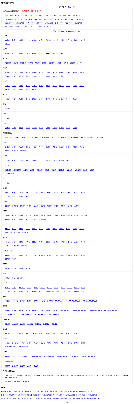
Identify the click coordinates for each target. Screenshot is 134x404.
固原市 (29, 366)
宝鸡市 (21, 333)
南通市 (41, 40)
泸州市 (29, 288)
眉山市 (83, 288)
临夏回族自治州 (10, 347)
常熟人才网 (9, 15)
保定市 (44, 63)
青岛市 (14, 86)
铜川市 (14, 333)
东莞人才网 (18, 26)
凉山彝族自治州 (79, 291)
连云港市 (49, 40)
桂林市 (21, 255)
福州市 (7, 53)
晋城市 (34, 128)
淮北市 (42, 193)
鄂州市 (41, 229)
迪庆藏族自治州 (54, 314)
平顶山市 (28, 215)
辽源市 (28, 160)
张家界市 (55, 242)
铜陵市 (49, 193)
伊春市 (54, 170)
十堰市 (21, 229)
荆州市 (61, 229)
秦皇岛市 (23, 63)
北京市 (7, 108)
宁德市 (61, 53)
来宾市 (7, 259)
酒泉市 (63, 343)
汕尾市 (7, 76)
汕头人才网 (28, 15)
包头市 (17, 137)
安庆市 (56, 193)
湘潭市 (21, 242)
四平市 (21, 160)
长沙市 (7, 242)
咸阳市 (28, 333)
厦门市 (14, 53)
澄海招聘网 (9, 19)
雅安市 (28, 291)
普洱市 (48, 310)
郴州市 (69, 242)
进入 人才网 (71, 7)
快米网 (49, 398)
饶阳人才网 (47, 19)
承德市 (59, 63)
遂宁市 (56, 288)
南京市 (7, 40)
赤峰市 (30, 137)
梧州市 (28, 255)
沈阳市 (7, 147)
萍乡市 (22, 206)
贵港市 (56, 255)
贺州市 (76, 255)
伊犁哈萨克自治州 (11, 378)
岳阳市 (41, 242)
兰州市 (7, 343)
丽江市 (41, 310)
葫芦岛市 (15, 151)
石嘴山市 (15, 366)
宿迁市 (7, 44)
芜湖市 (14, 193)
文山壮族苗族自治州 (95, 310)
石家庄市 (8, 63)
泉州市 (34, 53)
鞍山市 (21, 147)
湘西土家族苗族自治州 (19, 246)
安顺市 (29, 301)
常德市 (48, 242)
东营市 (34, 86)
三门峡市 (84, 215)
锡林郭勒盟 (91, 137)
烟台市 (41, 86)
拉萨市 (7, 324)
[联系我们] (67, 402)
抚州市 (69, 206)
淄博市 (21, 86)
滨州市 (28, 89)
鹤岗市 (32, 170)
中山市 (41, 76)
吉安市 (56, 206)
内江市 (63, 288)
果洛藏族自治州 (62, 356)
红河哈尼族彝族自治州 (79, 310)
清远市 (28, 76)
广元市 (49, 288)
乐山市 (69, 288)
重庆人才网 (67, 15)
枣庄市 (28, 86)
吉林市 (14, 160)
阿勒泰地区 (17, 381)
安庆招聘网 (79, 19)
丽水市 (75, 99)
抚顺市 (28, 147)
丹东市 (41, 147)
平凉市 (56, 343)
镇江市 (76, 40)
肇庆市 (68, 72)
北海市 (34, 255)
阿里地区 (46, 324)
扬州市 (69, 40)
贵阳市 (7, 301)
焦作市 (56, 215)
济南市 (7, 86)
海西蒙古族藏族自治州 (89, 356)
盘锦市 (75, 147)
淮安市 (56, 40)
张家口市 (52, 63)
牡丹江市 (78, 170)
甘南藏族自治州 (23, 347)
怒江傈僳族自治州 (40, 314)
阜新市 (61, 147)
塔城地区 (8, 381)
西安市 (7, 333)
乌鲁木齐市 (9, 375)
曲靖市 (14, 310)
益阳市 (63, 242)
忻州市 (61, 128)
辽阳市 (68, 147)
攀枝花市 (22, 288)
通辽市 (37, 137)
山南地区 (30, 324)
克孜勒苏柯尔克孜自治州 (104, 375)
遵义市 (22, 301)
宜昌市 (28, 229)
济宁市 (55, 86)
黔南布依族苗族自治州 (90, 301)
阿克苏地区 (89, 375)
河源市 (14, 76)
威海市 (68, 86)
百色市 (69, 255)
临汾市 (68, 128)
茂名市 (61, 72)
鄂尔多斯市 (45, 137)
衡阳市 (28, 242)
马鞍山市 (35, 193)
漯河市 (76, 215)
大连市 (14, 147)
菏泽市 (34, 89)
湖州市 (34, 99)
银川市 (7, 366)
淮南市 (28, 193)
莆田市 (21, 53)
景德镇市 (15, 206)
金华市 (48, 99)
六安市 (7, 196)
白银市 (29, 343)
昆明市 (7, 310)
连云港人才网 (9, 23)
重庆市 (7, 278)
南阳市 (7, 219)
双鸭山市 (39, 170)
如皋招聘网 (20, 23)
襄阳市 (34, 229)
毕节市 (36, 301)
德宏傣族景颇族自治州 (25, 314)
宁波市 (14, 99)
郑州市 (7, 215)
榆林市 (55, 333)
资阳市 (41, 291)
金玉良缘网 (89, 398)
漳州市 (41, 53)
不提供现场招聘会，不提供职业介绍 (29, 11)
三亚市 (14, 268)
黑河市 (85, 170)
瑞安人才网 (39, 23)
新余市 (36, 206)
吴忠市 (22, 366)
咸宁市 (75, 229)
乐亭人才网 (49, 23)
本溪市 (34, 147)
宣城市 (28, 196)
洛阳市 (21, 215)
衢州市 (55, 99)
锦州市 (48, 147)
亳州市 (14, 196)
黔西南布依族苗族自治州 (55, 301)
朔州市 (41, 128)
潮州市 (48, 76)
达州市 (21, 291)
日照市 (75, 86)
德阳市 (36, 288)
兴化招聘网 (28, 19)
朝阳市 (7, 151)
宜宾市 (7, 291)
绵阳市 (42, 288)
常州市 (28, 40)
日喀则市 (15, 324)
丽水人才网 (28, 26)
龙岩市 (55, 53)
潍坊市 (48, 86)
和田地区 (125, 375)
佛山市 (41, 72)
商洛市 (68, 333)
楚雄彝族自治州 (64, 310)
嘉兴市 (28, 99)
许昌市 (69, 215)
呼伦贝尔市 (55, 137)
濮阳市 (63, 215)
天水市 (36, 343)
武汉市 (7, 229)
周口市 (28, 219)
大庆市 (47, 170)
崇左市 (14, 259)
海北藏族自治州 (24, 356)
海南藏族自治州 (49, 356)
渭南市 (34, 333)
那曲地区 (38, 324)
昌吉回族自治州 (47, 375)
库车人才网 (47, 26)
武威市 (42, 343)
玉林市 (63, 255)
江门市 (48, 72)
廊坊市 (72, 63)
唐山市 (15, 63)
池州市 (21, 196)
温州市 (21, 99)
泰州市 (83, 40)
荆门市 (48, 229)
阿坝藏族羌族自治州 (52, 291)
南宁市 (7, 255)
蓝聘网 (83, 398)
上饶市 (76, 206)
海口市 (7, 268)
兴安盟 (83, 137)
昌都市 (22, 324)
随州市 (81, 229)
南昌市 (7, 206)
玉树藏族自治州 (74, 356)
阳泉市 (21, 128)
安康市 (61, 333)
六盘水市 (15, 301)
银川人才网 (38, 19)
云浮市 (61, 76)
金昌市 (22, 343)
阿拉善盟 (100, 137)
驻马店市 (35, 219)
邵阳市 (34, 242)
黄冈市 (68, 229)
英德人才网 (68, 23)
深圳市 (21, 72)
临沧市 (55, 310)
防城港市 (42, 255)
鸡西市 (25, 170)
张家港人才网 (58, 19)
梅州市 (81, 72)
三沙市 (21, 268)
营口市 (55, 147)
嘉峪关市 (15, 343)
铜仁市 (42, 301)
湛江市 (55, 72)
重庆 (13, 278)
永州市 (76, 242)
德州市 (14, 89)
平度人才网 (38, 26)
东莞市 (34, 76)
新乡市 (49, 215)
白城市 (55, 160)
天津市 (7, 118)
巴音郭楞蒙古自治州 (77, 375)
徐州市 (21, 40)
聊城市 (21, 89)
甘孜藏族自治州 (66, 291)
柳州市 (14, 255)
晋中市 (48, 128)
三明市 (28, 53)
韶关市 (14, 72)
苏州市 (34, 40)
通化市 (34, 160)
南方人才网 (71, 398)
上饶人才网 (57, 15)
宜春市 (63, 206)
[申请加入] (96, 398)
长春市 (7, 160)
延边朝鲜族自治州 (65, 160)
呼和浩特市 (9, 137)
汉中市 (48, 333)
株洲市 (14, 242)
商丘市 (14, 219)
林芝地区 (54, 324)
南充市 (76, 288)
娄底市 (7, 246)
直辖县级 (43, 219)
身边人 (78, 398)
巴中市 (34, 291)
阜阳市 (76, 193)
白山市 (41, 160)
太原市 (7, 128)
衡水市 (79, 63)
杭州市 (7, 99)
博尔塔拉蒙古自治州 (61, 375)
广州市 (7, 72)
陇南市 (83, 343)
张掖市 (49, 343)
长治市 (28, 128)
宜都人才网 (58, 23)
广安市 (14, 291)
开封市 (14, 215)
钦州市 (49, 255)
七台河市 (69, 170)
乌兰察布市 (74, 137)
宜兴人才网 (47, 15)
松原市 (48, 160)
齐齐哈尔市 (17, 170)
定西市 (76, 343)
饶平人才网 (18, 19)
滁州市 (69, 193)
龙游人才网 (29, 23)
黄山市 (63, 193)
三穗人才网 (38, 15)
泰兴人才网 (9, 26)
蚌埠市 (21, 193)
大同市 (14, 128)
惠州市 (75, 72)
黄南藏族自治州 (36, 356)
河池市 (83, 255)
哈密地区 (37, 375)
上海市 (7, 183)
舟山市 (61, 99)
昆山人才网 (18, 15)
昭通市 (34, 310)
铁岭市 (81, 147)
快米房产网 (42, 398)
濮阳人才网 (76, 15)
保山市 (28, 310)
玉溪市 (21, 310)
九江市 (29, 206)
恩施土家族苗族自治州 (12, 232)
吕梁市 (75, 128)
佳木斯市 (61, 170)
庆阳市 (69, 343)
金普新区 (23, 151)
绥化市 (92, 170)
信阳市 (21, 219)
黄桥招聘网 (78, 23)
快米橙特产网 (63, 398)
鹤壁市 (42, 215)
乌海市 (24, 137)
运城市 (55, 128)
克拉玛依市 (18, 375)
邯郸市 (30, 63)
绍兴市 (41, 99)
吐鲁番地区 (28, 375)
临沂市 (7, 89)
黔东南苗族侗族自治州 (73, 301)
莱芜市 (81, 86)
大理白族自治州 (10, 314)
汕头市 (34, 72)
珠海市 (28, 72)
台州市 (68, 99)
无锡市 (14, 40)
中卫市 (36, 366)
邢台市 (37, 63)
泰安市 (61, 86)
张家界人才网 (69, 19)
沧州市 (66, 63)
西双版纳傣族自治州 (110, 310)
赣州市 (49, 206)
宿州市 (83, 193)
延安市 (41, 333)
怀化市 (83, 242)
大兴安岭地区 (9, 173)
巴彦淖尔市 (65, 137)
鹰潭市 (42, 206)
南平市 (48, 53)
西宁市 (7, 356)
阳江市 (21, 76)
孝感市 (55, 229)
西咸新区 (76, 333)
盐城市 (63, 40)
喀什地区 (117, 375)
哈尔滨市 (8, 170)
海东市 (14, 356)
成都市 (7, 288)
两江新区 (20, 278)
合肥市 (7, 193)
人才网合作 (55, 398)
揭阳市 (55, 76)
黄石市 (14, 229)
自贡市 (14, 288)
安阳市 (36, 215)
